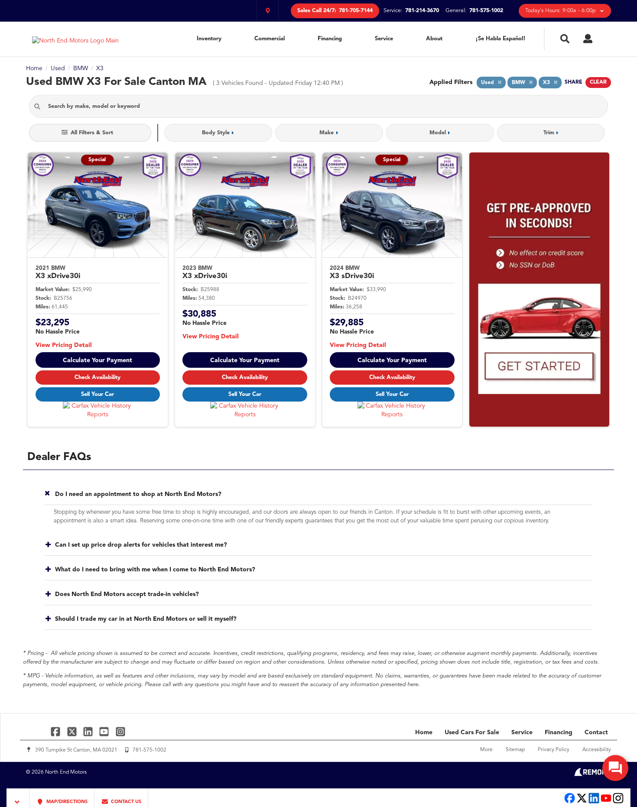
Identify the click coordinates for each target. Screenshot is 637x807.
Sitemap (515, 749)
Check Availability (97, 377)
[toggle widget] (615, 768)
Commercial (269, 39)
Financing (330, 39)
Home (423, 732)
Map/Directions (66, 802)
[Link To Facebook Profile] (57, 731)
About (434, 39)
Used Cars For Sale (472, 732)
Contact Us (125, 802)
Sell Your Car (97, 394)
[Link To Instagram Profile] (120, 731)
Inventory (209, 39)
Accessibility (596, 749)
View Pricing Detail (64, 345)
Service (384, 39)
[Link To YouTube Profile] (105, 731)
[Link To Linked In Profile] (89, 731)
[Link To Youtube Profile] (606, 802)
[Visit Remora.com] (592, 774)
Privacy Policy (553, 749)
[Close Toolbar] (18, 797)
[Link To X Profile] (73, 731)
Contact (596, 732)
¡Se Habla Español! (500, 39)
